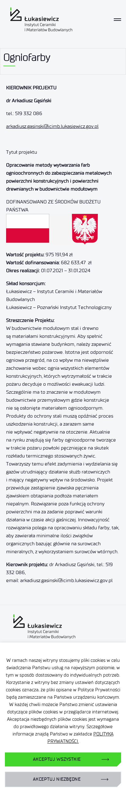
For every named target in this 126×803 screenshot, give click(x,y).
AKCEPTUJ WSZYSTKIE (56, 759)
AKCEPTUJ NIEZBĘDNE (57, 779)
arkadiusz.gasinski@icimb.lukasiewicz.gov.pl (52, 126)
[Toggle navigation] (117, 20)
